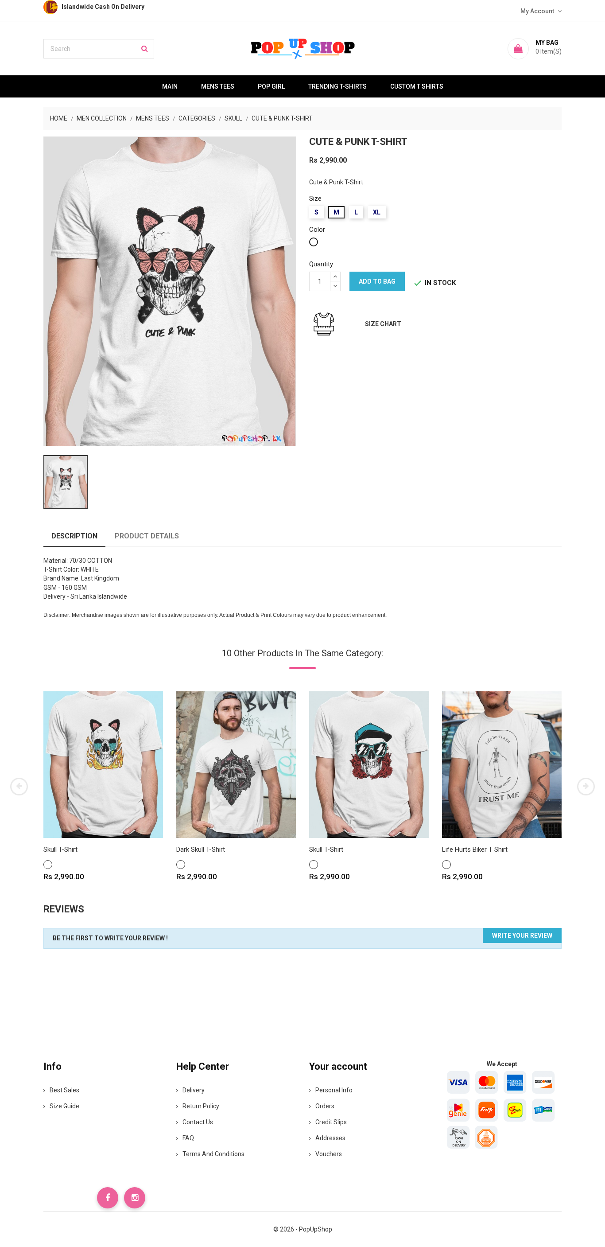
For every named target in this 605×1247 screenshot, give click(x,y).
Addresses (330, 1138)
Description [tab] (74, 536)
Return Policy (200, 1106)
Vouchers (328, 1153)
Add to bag (377, 281)
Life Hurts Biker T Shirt (475, 849)
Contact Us (197, 1122)
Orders (324, 1106)
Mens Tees (217, 86)
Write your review (522, 935)
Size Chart (383, 323)
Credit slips (331, 1122)
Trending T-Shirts (337, 86)
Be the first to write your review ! (110, 938)
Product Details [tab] (147, 536)
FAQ (188, 1138)
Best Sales (64, 1090)
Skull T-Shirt (60, 849)
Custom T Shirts (416, 86)
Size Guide (64, 1106)
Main (170, 86)
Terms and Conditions (213, 1153)
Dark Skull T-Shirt (200, 849)
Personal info (334, 1090)
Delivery (193, 1090)
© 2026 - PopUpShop (302, 1229)
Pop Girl (271, 86)
